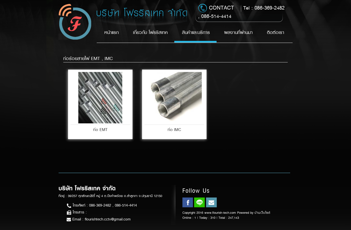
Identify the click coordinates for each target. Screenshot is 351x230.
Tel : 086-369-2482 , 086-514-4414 (241, 11)
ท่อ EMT (100, 129)
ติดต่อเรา (275, 32)
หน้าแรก (111, 32)
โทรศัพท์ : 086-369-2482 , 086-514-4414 (104, 205)
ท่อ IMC (174, 129)
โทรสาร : (79, 212)
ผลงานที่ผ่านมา (238, 32)
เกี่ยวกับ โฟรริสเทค (150, 32)
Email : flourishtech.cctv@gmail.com (101, 219)
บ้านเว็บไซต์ (262, 212)
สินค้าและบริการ (196, 32)
